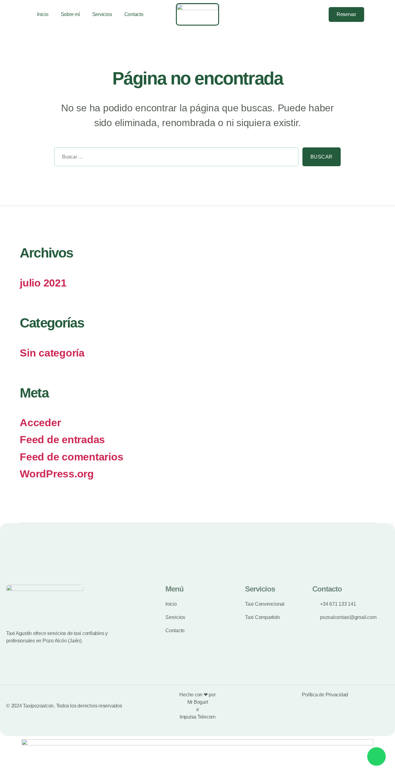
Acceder (40, 422)
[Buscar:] (174, 158)
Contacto (133, 14)
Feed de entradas (62, 439)
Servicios (102, 14)
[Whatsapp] (376, 756)
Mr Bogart (197, 702)
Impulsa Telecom (197, 716)
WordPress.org (57, 474)
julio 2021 (43, 283)
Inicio (42, 14)
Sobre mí (70, 14)
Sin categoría (52, 353)
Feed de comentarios (71, 457)
